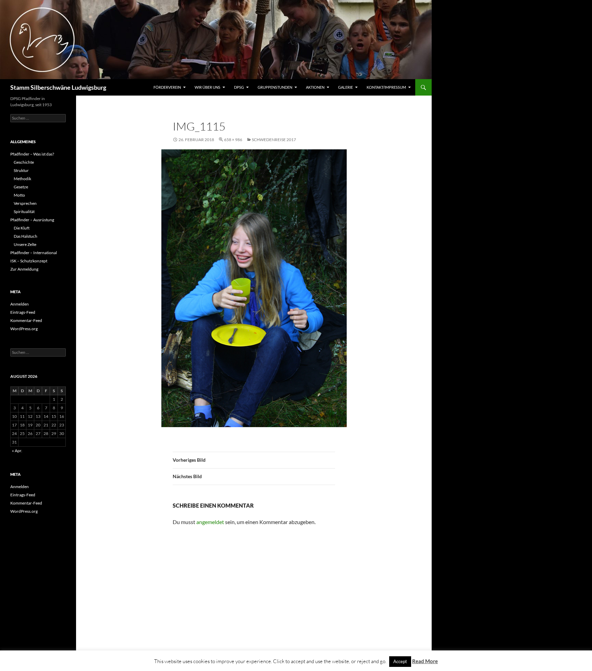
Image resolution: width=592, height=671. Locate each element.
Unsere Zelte (25, 244)
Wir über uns (207, 87)
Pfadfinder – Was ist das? (32, 154)
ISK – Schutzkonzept (28, 260)
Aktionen (315, 87)
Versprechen (25, 203)
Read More (425, 661)
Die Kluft (21, 228)
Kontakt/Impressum (386, 87)
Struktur (21, 170)
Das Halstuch (25, 236)
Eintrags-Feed (22, 312)
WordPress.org (24, 328)
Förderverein (167, 87)
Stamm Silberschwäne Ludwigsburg (58, 87)
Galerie (345, 87)
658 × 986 (233, 139)
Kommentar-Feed (26, 320)
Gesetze (21, 186)
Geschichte (24, 162)
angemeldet (210, 522)
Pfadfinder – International (33, 252)
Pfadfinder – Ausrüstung (32, 219)
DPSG (239, 87)
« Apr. (17, 450)
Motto (19, 195)
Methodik (22, 178)
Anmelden (19, 304)
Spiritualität (24, 211)
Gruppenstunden (275, 87)
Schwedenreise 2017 (274, 139)
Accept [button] (400, 661)
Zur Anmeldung (24, 269)
